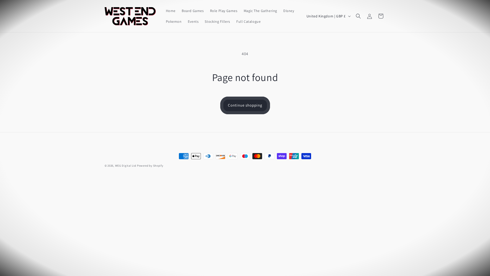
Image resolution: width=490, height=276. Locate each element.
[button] (358, 16)
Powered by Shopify (150, 165)
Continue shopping (245, 105)
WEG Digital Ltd (126, 165)
